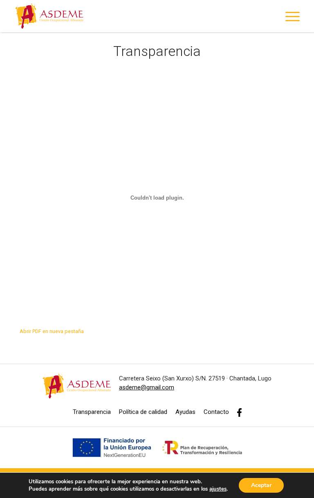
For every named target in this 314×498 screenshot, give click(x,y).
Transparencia (92, 412)
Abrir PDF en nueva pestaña (52, 331)
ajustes (218, 489)
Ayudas (185, 412)
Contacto (216, 412)
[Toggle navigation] (292, 18)
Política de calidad (143, 412)
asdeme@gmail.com (146, 387)
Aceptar (261, 485)
